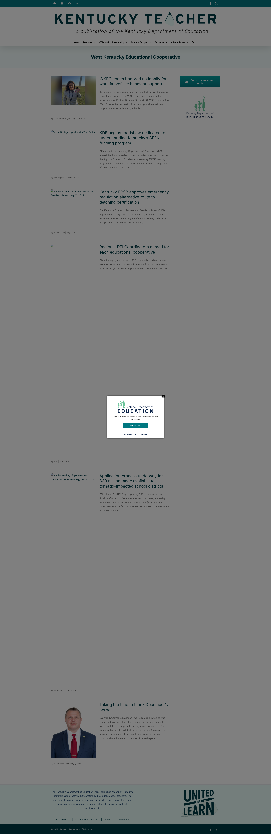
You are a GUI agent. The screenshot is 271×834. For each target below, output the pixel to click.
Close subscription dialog (163, 396)
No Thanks (128, 434)
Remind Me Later (140, 434)
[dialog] (135, 417)
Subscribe (135, 425)
